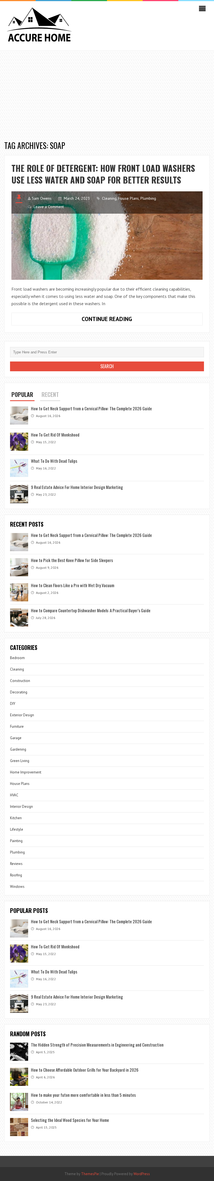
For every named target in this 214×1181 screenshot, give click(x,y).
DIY (12, 703)
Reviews (16, 863)
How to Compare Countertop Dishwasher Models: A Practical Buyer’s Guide (90, 610)
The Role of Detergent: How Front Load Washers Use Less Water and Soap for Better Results (103, 174)
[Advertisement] (107, 93)
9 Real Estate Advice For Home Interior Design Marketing (77, 487)
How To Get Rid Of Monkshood (55, 435)
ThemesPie (90, 1174)
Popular (22, 394)
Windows (17, 886)
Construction (20, 680)
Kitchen (16, 818)
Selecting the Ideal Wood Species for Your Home (70, 1120)
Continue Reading (123, 320)
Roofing (16, 875)
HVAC (14, 795)
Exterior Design (22, 715)
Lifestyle (16, 829)
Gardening (18, 749)
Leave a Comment (49, 206)
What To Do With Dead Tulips (54, 461)
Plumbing (148, 198)
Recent (50, 394)
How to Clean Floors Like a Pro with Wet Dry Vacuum (72, 585)
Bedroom (17, 657)
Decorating (18, 692)
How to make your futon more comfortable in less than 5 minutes (83, 1095)
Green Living (19, 760)
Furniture (17, 726)
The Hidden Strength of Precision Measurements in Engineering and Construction (97, 1045)
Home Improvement (25, 772)
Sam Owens (42, 198)
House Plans (128, 198)
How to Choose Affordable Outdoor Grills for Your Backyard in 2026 (84, 1070)
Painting (16, 840)
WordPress (141, 1174)
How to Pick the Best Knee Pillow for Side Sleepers (72, 560)
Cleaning (109, 198)
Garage (15, 738)
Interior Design (21, 806)
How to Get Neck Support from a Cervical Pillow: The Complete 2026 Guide (91, 408)
